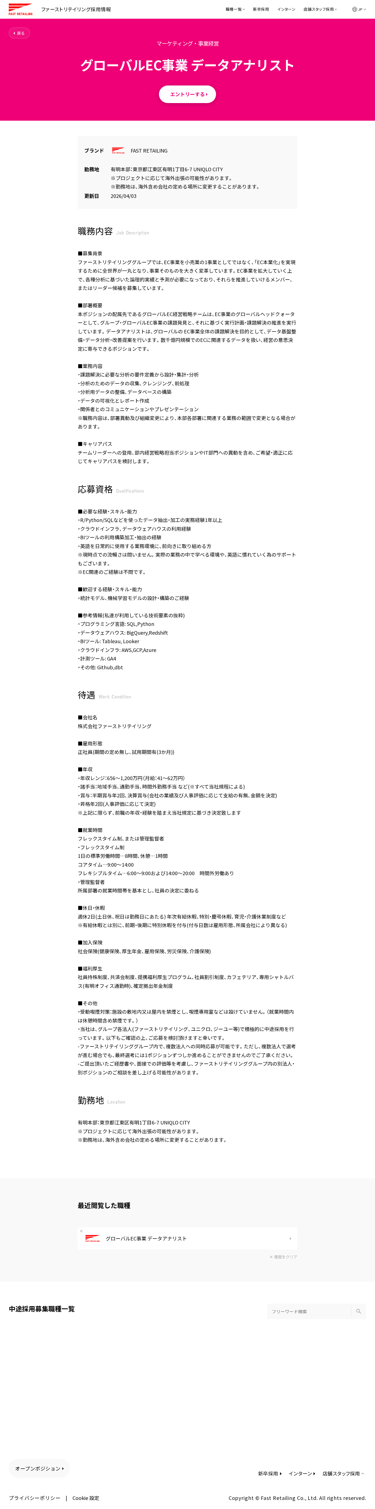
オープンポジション (38, 1468)
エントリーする (187, 94)
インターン (286, 9)
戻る (21, 33)
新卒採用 (261, 9)
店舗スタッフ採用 (319, 9)
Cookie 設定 (85, 1497)
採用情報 (76, 9)
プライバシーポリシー (35, 1497)
